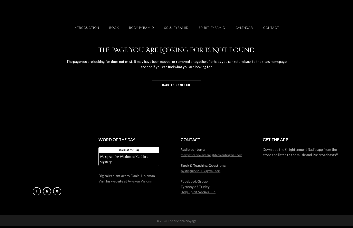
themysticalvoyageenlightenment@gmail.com (211, 155)
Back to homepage (176, 85)
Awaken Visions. (140, 181)
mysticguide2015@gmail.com (200, 171)
